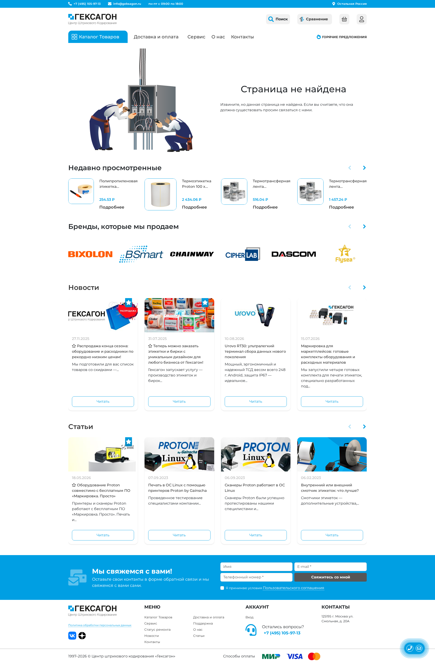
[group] (103, 194)
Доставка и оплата (156, 36)
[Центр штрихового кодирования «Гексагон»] (92, 19)
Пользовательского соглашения (293, 588)
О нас (218, 36)
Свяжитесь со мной (330, 577)
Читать (103, 401)
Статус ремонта (157, 630)
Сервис (196, 36)
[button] (349, 167)
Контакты (242, 36)
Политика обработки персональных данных (99, 625)
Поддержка (203, 623)
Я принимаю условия (275, 588)
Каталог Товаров (158, 617)
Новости (83, 287)
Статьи (80, 426)
